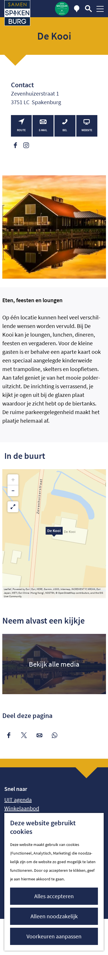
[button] (54, 533)
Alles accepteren (54, 896)
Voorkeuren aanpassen (54, 936)
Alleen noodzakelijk (54, 916)
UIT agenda (18, 799)
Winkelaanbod (21, 808)
